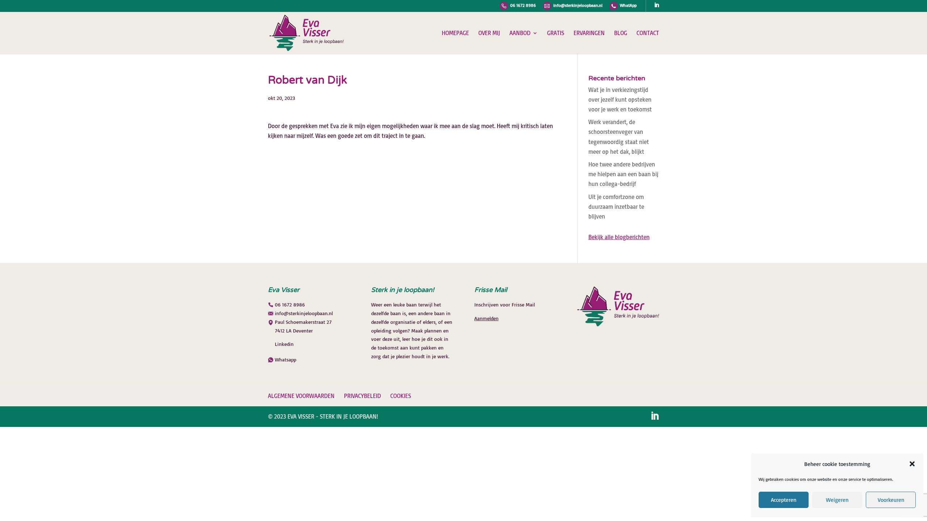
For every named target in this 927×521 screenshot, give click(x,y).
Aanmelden (486, 318)
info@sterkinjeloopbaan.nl (578, 5)
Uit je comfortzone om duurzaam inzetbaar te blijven (616, 206)
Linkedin (284, 344)
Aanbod (519, 33)
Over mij (489, 33)
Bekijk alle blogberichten (619, 237)
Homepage (455, 33)
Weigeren (837, 499)
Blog (620, 33)
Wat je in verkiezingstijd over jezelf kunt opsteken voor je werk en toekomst (620, 99)
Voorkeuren (891, 499)
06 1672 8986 (523, 5)
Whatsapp (285, 359)
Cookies (400, 395)
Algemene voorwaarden (301, 395)
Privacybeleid (362, 395)
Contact (648, 33)
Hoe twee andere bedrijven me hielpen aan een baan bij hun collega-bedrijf (623, 174)
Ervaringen (589, 33)
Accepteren (783, 499)
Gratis (555, 33)
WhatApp (628, 5)
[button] (912, 463)
